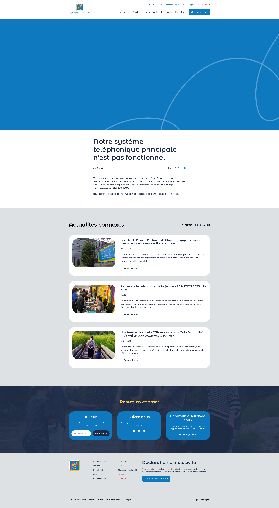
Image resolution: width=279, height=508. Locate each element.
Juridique (127, 500)
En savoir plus (131, 267)
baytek (207, 500)
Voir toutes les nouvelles (197, 224)
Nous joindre (189, 434)
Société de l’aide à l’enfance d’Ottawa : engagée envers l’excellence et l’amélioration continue (160, 241)
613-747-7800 (198, 429)
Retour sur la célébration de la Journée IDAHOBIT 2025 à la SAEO (163, 288)
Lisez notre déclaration (156, 478)
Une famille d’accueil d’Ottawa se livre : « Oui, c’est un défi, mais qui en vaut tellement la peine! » (162, 334)
